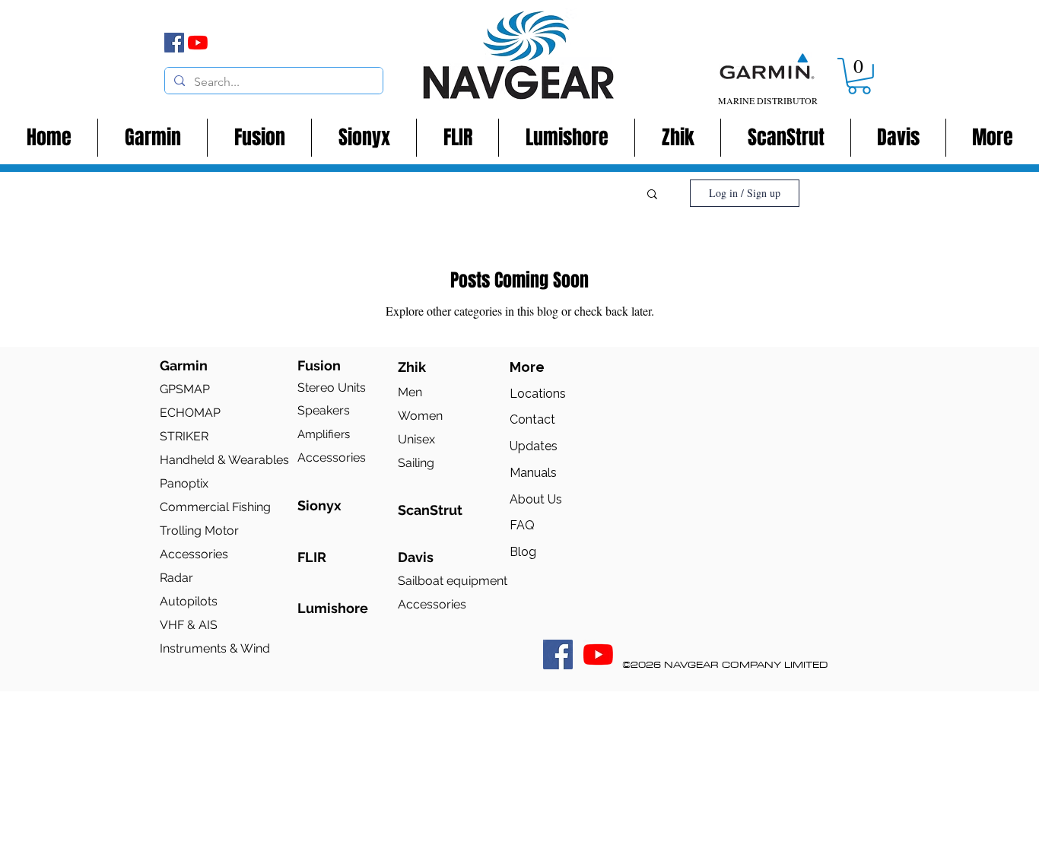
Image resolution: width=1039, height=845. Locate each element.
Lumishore (332, 608)
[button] (859, 76)
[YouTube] (198, 42)
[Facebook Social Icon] (558, 654)
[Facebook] (174, 42)
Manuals (533, 472)
